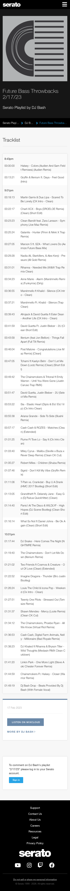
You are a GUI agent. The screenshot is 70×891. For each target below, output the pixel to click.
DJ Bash (29, 122)
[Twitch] (40, 866)
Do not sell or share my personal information (35, 879)
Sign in (16, 779)
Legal (35, 837)
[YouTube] (18, 866)
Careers (35, 825)
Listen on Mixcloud (26, 722)
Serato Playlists (11, 122)
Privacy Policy (35, 843)
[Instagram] (29, 866)
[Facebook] (52, 866)
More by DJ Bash (20, 731)
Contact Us (35, 813)
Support (35, 807)
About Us (35, 819)
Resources (35, 831)
